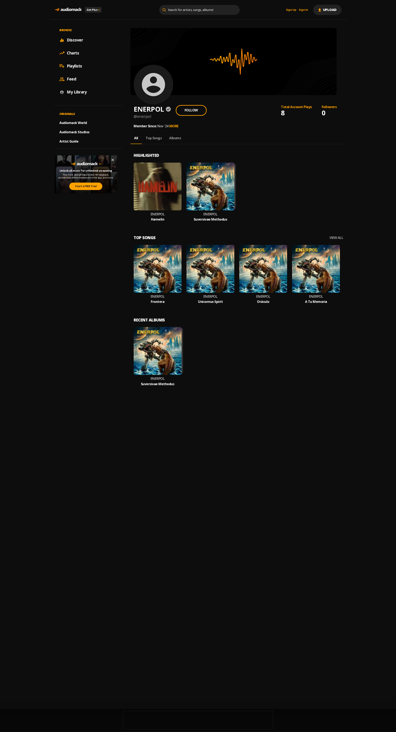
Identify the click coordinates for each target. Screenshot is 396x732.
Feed (71, 79)
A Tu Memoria (316, 302)
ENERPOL (158, 214)
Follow (191, 110)
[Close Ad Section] (113, 160)
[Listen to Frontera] (158, 269)
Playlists (74, 66)
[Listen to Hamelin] (158, 186)
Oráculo (263, 302)
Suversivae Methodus (210, 219)
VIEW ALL (336, 238)
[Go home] (68, 10)
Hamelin (157, 219)
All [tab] (136, 138)
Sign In (303, 10)
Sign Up (291, 10)
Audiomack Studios (74, 132)
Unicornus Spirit (210, 302)
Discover (75, 40)
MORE (173, 126)
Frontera (157, 302)
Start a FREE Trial (86, 186)
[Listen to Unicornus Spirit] (210, 269)
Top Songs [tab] (154, 138)
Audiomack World (73, 122)
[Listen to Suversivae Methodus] (210, 186)
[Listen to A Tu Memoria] (316, 269)
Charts (73, 53)
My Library (77, 92)
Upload (330, 9)
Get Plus (93, 10)
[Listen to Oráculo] (263, 269)
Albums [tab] (175, 138)
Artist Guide (68, 141)
